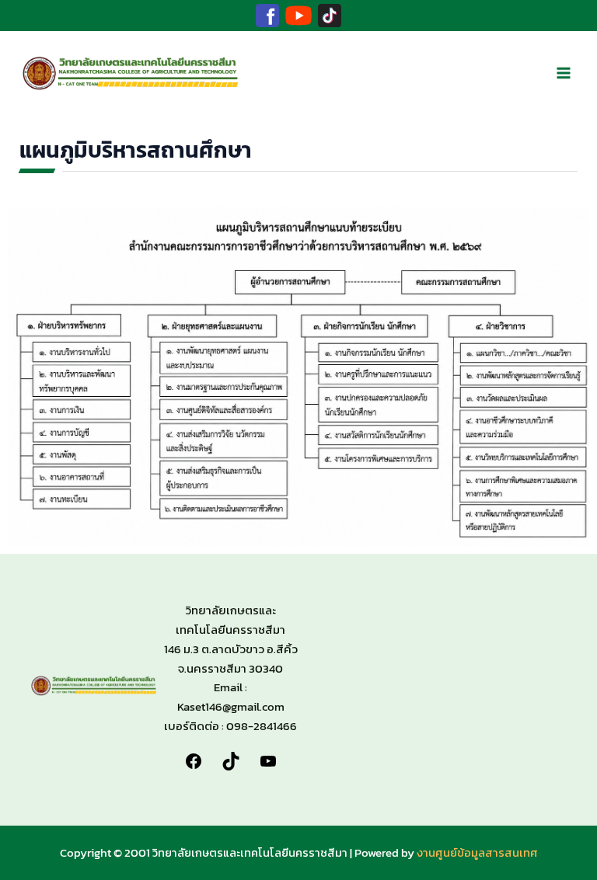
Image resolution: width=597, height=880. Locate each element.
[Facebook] (267, 15)
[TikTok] (329, 15)
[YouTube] (268, 759)
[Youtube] (298, 15)
